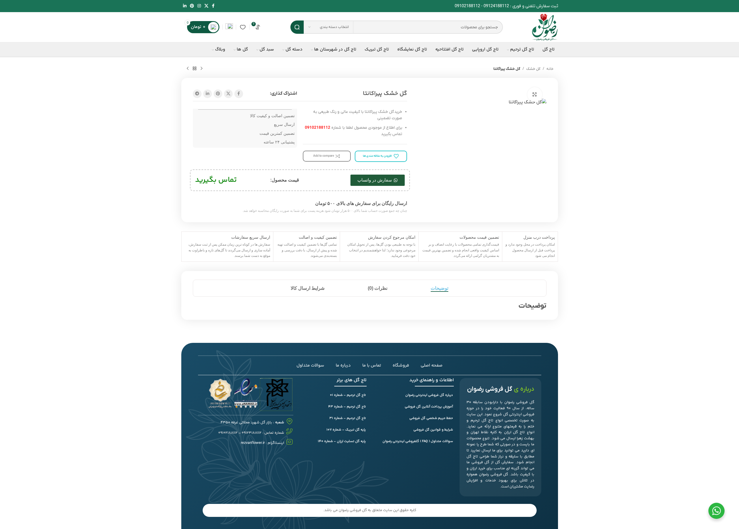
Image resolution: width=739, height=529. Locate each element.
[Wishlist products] (242, 27)
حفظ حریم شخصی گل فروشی (431, 418)
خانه (549, 68)
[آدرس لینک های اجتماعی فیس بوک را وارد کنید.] (213, 6)
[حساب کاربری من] (229, 27)
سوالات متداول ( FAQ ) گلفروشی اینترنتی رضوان (417, 441)
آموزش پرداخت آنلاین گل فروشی (429, 407)
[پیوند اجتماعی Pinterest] (192, 6)
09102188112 (467, 6)
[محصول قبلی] (201, 68)
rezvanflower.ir (253, 442)
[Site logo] (545, 27)
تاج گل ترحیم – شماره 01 (348, 395)
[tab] (439, 288)
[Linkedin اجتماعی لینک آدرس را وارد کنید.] (184, 6)
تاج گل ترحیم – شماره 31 (347, 418)
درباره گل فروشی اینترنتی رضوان (429, 395)
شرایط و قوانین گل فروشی (433, 430)
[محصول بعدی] (187, 68)
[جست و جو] (297, 27)
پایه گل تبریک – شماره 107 (346, 430)
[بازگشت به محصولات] (194, 68)
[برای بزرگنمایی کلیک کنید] (534, 94)
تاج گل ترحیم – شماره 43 (347, 407)
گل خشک (533, 68)
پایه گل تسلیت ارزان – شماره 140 (342, 441)
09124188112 (496, 6)
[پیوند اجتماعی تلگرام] (197, 93)
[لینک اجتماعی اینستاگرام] (199, 6)
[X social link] (206, 6)
